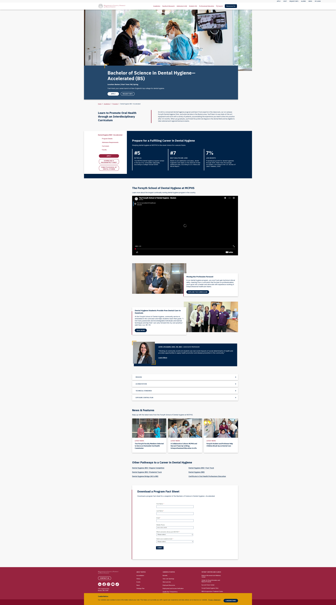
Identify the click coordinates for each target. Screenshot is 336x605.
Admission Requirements (110, 142)
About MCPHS (141, 572)
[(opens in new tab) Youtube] (113, 584)
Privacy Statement (214, 600)
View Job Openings (168, 578)
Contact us (104, 578)
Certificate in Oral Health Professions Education (207, 476)
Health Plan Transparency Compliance (170, 592)
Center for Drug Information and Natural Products (211, 580)
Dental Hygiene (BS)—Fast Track (201, 468)
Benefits (165, 575)
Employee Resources (169, 585)
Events (138, 582)
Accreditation (140, 575)
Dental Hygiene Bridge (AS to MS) (145, 476)
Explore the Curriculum (197, 292)
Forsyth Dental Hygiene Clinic (210, 588)
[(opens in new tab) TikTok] (117, 584)
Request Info (128, 94)
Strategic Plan (140, 588)
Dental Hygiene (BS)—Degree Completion (148, 468)
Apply (113, 94)
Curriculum (105, 146)
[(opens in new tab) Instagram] (108, 584)
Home (99, 104)
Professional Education (206, 6)
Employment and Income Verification (173, 588)
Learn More (162, 358)
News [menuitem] (310, 1)
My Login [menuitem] (318, 1)
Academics (156, 6)
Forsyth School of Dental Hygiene (109, 168)
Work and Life (167, 582)
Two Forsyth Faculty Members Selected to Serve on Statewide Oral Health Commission (149, 446)
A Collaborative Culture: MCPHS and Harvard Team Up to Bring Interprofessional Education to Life (184, 446)
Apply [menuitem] (279, 1)
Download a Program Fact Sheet (109, 161)
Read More (141, 330)
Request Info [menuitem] (294, 1)
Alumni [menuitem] (303, 1)
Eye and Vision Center (208, 585)
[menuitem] (156, 6)
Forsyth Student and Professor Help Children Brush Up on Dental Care (219, 445)
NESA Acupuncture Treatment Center (212, 591)
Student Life (193, 6)
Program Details (107, 138)
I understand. (230, 601)
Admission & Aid (182, 6)
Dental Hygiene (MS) (197, 472)
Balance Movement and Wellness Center (211, 576)
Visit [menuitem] (285, 1)
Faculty (104, 150)
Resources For (230, 6)
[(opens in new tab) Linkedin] (100, 584)
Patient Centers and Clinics (211, 572)
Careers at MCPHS (169, 572)
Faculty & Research (168, 6)
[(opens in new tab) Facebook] (104, 584)
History (138, 578)
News (138, 585)
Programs (115, 104)
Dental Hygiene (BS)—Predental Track (147, 472)
